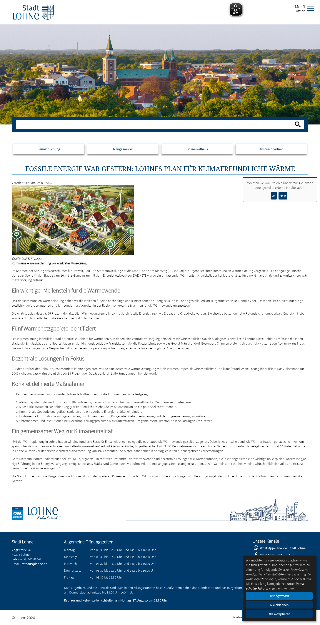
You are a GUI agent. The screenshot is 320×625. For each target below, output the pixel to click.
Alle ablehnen (279, 605)
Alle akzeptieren (279, 614)
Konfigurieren (279, 596)
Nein (283, 196)
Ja (273, 196)
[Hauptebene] (33, 12)
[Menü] (312, 8)
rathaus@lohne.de (34, 564)
